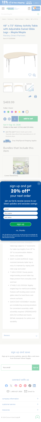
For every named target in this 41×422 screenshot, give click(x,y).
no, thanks (20, 230)
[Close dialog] (39, 183)
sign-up (20, 224)
